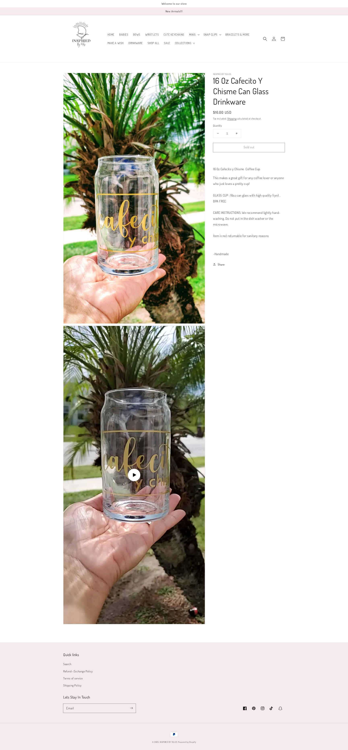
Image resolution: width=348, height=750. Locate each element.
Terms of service (73, 678)
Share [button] (221, 264)
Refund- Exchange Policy (78, 671)
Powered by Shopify (187, 742)
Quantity (217, 125)
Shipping (231, 118)
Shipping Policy (72, 685)
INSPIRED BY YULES (168, 742)
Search (67, 664)
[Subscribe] (131, 708)
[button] (194, 34)
